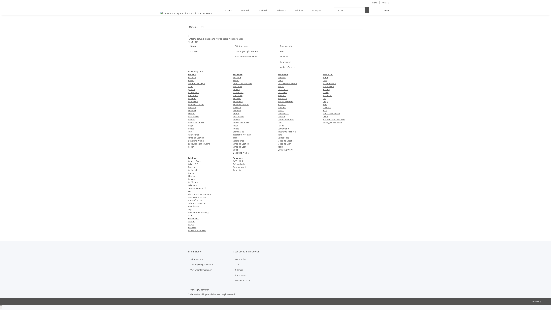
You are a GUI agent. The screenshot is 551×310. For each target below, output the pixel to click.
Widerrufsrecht (287, 67)
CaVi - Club (238, 161)
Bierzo (191, 80)
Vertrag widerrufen (199, 289)
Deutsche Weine (196, 140)
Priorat (191, 113)
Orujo (325, 101)
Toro (190, 131)
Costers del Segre (196, 83)
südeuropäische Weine (199, 143)
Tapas (191, 209)
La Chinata (193, 182)
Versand (231, 294)
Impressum (285, 62)
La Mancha (193, 92)
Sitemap (284, 56)
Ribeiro (191, 119)
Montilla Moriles (196, 104)
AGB (282, 51)
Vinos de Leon (239, 146)
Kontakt (385, 2)
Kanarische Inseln (331, 113)
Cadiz (190, 86)
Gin (324, 98)
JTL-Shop (545, 301)
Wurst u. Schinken (197, 230)
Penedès (192, 110)
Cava (325, 80)
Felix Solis (237, 86)
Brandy (326, 89)
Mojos (191, 224)
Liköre (325, 116)
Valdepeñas (193, 134)
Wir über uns (241, 46)
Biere (325, 77)
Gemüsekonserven (197, 197)
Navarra (192, 107)
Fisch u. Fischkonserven (199, 194)
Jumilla (191, 89)
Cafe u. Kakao (194, 161)
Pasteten (192, 227)
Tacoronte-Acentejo (242, 134)
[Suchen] (367, 10)
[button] (374, 10)
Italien (191, 146)
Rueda (191, 128)
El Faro (191, 176)
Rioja (190, 125)
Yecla (235, 149)
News (374, 2)
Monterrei (193, 101)
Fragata (191, 179)
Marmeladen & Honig (198, 212)
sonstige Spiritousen (332, 122)
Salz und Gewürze (196, 203)
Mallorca (192, 98)
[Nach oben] (1, 307)
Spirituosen (328, 86)
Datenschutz (286, 46)
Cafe (190, 215)
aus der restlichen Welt (334, 119)
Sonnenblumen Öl (197, 188)
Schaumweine (329, 83)
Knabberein (193, 206)
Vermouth (327, 95)
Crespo (191, 173)
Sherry (326, 92)
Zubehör (237, 170)
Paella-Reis (193, 218)
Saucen (191, 221)
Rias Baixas (193, 116)
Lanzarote (193, 95)
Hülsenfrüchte (195, 200)
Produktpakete (240, 167)
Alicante (192, 77)
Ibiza (325, 110)
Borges (191, 167)
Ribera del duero (196, 122)
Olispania (192, 185)
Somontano (238, 131)
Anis (325, 104)
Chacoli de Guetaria (242, 83)
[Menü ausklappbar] (163, 7)
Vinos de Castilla (196, 137)
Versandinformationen (246, 56)
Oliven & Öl (193, 164)
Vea (190, 191)
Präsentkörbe (239, 164)
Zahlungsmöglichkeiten (246, 51)
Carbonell (192, 170)
